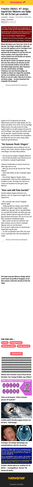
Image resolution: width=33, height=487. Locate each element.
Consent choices (16, 484)
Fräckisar (11, 17)
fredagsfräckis (16, 343)
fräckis (5, 343)
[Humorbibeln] (16, 2)
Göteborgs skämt (8, 346)
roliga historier (23, 346)
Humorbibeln (4, 17)
